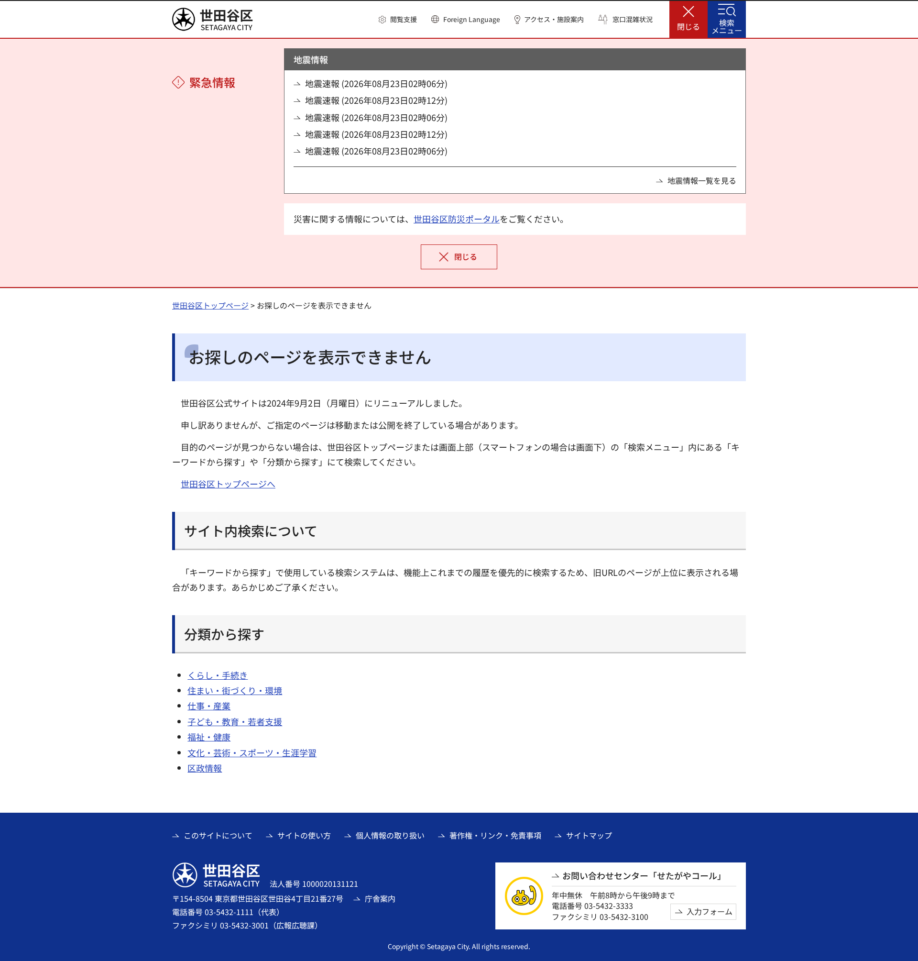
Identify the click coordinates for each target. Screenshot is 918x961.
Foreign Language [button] (471, 19)
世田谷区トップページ (210, 305)
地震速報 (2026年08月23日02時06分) (376, 83)
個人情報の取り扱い (390, 835)
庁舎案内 (380, 898)
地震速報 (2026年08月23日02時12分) (376, 100)
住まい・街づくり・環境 (234, 690)
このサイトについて (218, 835)
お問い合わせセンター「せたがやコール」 (644, 876)
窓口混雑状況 (632, 19)
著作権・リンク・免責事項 (495, 835)
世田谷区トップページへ (228, 483)
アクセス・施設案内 (554, 19)
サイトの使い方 (304, 835)
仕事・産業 (208, 705)
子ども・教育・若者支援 (234, 721)
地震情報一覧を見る (701, 180)
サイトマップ (589, 835)
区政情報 (204, 768)
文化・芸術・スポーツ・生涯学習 (252, 752)
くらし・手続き (217, 675)
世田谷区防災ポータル (457, 218)
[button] (398, 19)
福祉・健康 (208, 736)
